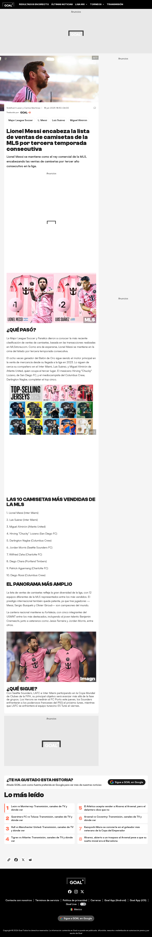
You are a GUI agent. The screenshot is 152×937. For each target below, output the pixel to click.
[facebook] (69, 892)
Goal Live (71, 904)
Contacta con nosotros (18, 900)
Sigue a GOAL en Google (129, 782)
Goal (21, 930)
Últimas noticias (62, 4)
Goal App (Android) (115, 900)
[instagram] (76, 892)
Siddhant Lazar (14, 108)
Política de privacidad (75, 900)
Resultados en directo (34, 4)
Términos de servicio (47, 900)
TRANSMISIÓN (115, 4)
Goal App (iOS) (138, 900)
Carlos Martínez (32, 108)
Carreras (96, 900)
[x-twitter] (82, 892)
